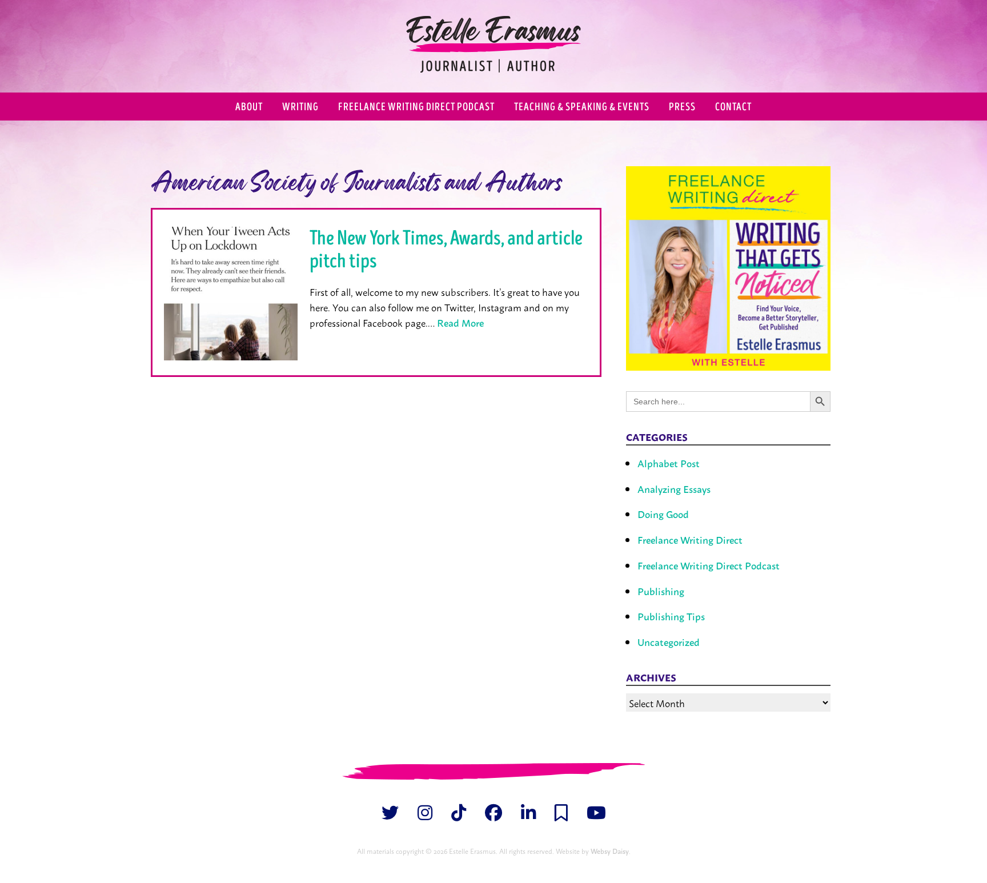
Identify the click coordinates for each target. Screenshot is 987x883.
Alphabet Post (668, 463)
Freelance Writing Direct (690, 539)
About (249, 107)
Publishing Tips (671, 616)
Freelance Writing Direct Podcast (416, 107)
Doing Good (663, 513)
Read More (460, 322)
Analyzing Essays (674, 488)
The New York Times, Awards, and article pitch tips (446, 249)
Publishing (660, 591)
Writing (300, 107)
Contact (733, 107)
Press (682, 107)
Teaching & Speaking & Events (581, 107)
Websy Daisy (610, 850)
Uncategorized (668, 641)
